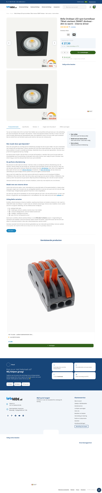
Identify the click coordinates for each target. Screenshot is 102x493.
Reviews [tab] (35, 127)
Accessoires (56, 7)
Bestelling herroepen (81, 426)
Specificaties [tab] (25, 127)
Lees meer (10, 230)
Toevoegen (52, 345)
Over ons (77, 411)
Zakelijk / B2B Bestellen (81, 403)
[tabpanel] (51, 181)
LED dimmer (45, 168)
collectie (59, 195)
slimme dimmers (27, 170)
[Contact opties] (99, 490)
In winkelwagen (83, 52)
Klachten (77, 421)
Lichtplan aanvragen (80, 408)
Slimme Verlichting (46, 7)
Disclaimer (83, 489)
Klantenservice (92, 1)
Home (7, 13)
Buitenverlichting (35, 7)
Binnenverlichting (23, 7)
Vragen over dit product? (49, 127)
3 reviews (73, 27)
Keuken (11, 13)
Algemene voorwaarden (63, 489)
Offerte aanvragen (64, 127)
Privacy (77, 489)
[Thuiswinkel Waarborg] (90, 111)
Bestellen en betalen (80, 413)
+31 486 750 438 (11, 1)
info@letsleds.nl (21, 1)
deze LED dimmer (45, 170)
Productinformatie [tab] (13, 127)
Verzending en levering (81, 416)
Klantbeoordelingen (80, 423)
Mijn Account (78, 401)
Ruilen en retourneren (81, 418)
